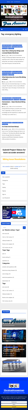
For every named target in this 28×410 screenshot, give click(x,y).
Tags (3, 184)
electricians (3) (6, 280)
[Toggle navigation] (26, 29)
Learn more (7, 321)
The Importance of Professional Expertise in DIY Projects (13, 350)
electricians (4, 48)
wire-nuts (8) (5, 233)
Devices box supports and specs (12, 365)
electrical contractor (17, 45)
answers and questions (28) (9, 267)
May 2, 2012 (6, 55)
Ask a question (6, 166)
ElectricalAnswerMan (16, 55)
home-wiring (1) (6, 257)
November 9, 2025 (8, 368)
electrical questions (6, 46)
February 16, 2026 (8, 338)
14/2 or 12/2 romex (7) (8, 237)
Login (12, 1)
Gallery (4, 187)
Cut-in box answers (17, 362)
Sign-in (4, 194)
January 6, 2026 (8, 353)
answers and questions (6, 45)
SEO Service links (9, 336)
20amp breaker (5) (7, 240)
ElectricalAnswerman (14, 17)
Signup (8, 1)
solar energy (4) (6, 273)
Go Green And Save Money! (10, 126)
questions (16, 347)
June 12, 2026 (7, 323)
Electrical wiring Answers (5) (9, 270)
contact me (17, 166)
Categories (5, 180)
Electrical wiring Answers (17, 46)
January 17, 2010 (7, 129)
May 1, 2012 (6, 81)
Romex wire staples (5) (8, 244)
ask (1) (4, 253)
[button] (23, 29)
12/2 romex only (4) (7, 247)
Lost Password (17, 1)
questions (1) (5, 260)
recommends (6, 333)
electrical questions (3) (8, 277)
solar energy (11, 48)
